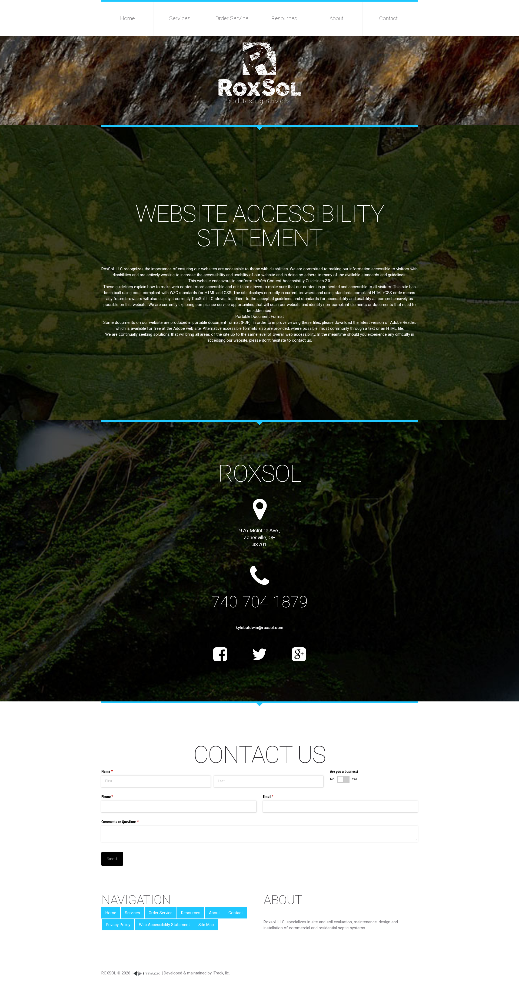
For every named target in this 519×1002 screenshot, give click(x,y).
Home (127, 18)
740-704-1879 (259, 601)
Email (274, 796)
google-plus (299, 657)
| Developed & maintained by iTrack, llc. (195, 973)
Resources (284, 18)
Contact (388, 18)
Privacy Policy (118, 924)
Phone (113, 796)
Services (179, 18)
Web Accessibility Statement (164, 924)
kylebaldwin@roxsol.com (259, 627)
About (336, 18)
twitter (259, 657)
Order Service (231, 18)
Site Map (206, 924)
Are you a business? (344, 771)
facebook (220, 657)
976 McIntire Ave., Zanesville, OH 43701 (259, 537)
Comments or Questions (126, 821)
